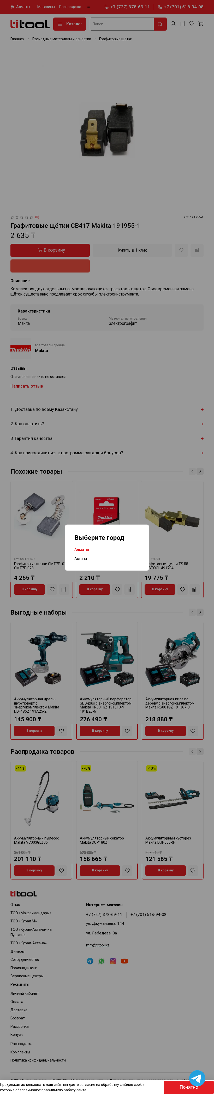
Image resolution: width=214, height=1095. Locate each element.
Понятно (189, 1087)
